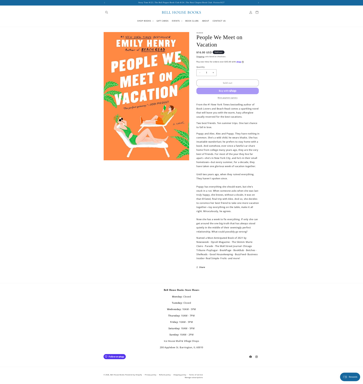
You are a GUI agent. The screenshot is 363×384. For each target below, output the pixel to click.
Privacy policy (150, 375)
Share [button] (202, 267)
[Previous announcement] (104, 2)
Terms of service (196, 375)
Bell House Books (117, 375)
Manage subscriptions (194, 377)
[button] (107, 12)
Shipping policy (179, 375)
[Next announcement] (258, 2)
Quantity (200, 67)
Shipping (200, 56)
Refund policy (165, 375)
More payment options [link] (228, 97)
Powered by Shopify (133, 375)
